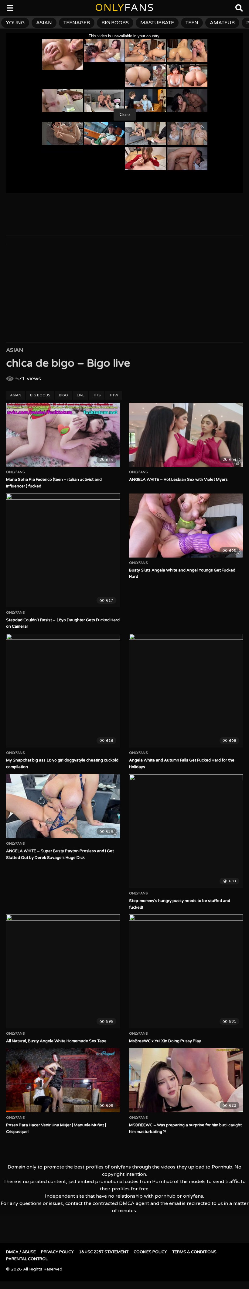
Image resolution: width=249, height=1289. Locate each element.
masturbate (157, 23)
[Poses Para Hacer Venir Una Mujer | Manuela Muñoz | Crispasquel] (63, 1080)
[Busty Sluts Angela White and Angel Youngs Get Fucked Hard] (186, 526)
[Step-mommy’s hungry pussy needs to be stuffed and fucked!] (186, 831)
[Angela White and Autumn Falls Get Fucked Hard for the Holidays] (186, 691)
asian (44, 23)
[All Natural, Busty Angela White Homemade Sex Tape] (63, 971)
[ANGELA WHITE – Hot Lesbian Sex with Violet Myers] (186, 435)
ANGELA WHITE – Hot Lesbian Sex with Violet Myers (178, 479)
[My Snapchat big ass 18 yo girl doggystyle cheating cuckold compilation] (63, 691)
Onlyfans (15, 472)
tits (97, 395)
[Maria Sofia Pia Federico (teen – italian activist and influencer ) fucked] (63, 435)
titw (113, 395)
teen (192, 23)
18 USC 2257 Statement (103, 1252)
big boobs (115, 23)
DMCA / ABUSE (21, 1252)
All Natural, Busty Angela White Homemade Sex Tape (56, 1041)
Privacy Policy (57, 1252)
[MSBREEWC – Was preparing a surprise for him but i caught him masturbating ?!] (186, 1080)
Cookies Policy (150, 1252)
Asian (14, 350)
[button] (10, 9)
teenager (76, 23)
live (80, 395)
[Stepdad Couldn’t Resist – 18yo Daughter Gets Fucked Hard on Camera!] (63, 550)
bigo (63, 395)
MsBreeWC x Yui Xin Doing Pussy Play (165, 1041)
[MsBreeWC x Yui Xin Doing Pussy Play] (186, 971)
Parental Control (27, 1259)
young (15, 23)
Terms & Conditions (194, 1252)
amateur (222, 23)
